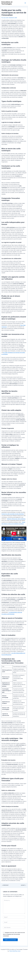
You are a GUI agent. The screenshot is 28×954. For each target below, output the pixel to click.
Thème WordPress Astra (14, 951)
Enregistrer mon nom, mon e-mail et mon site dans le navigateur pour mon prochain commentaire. (14, 934)
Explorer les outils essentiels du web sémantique (12, 514)
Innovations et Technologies (6, 3)
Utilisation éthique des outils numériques (16, 518)
